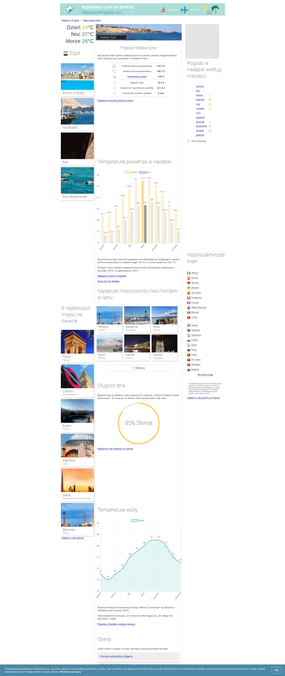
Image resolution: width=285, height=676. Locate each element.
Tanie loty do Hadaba (108, 281)
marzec (199, 95)
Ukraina (195, 287)
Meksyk (195, 312)
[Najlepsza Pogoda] (142, 15)
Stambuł (69, 460)
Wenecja (103, 326)
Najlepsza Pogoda (70, 20)
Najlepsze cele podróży (73, 538)
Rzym (67, 426)
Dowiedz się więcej (70, 671)
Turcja (65, 464)
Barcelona (132, 326)
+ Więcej (139, 368)
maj (198, 104)
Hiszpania (196, 292)
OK (276, 670)
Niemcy (195, 283)
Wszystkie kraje (205, 375)
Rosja (194, 349)
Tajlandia (195, 330)
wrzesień (200, 122)
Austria (194, 278)
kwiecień (200, 99)
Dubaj (67, 495)
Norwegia (195, 364)
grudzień (200, 135)
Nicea (156, 326)
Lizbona (157, 354)
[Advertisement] (139, 127)
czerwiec (200, 108)
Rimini (102, 354)
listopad (200, 130)
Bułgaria (195, 369)
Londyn (68, 391)
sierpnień (200, 117)
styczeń (200, 86)
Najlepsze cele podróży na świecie (115, 448)
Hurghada (70, 127)
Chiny (194, 354)
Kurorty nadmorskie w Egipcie (116, 656)
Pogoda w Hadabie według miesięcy (116, 624)
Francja (66, 360)
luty (198, 91)
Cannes (130, 354)
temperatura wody (136, 76)
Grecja (194, 325)
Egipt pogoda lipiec (92, 20)
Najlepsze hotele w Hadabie (112, 276)
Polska (194, 340)
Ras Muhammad (75, 197)
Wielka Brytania (70, 394)
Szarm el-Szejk (73, 93)
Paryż (67, 357)
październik (201, 126)
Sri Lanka (195, 359)
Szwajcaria (196, 297)
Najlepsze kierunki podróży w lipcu (115, 100)
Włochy (66, 429)
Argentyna (196, 335)
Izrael (194, 345)
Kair (65, 162)
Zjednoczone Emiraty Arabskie (77, 498)
